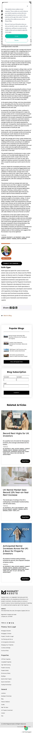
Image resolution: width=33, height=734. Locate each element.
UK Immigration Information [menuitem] (8, 642)
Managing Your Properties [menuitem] (7, 644)
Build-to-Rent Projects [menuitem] (6, 679)
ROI (15, 453)
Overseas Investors (17, 451)
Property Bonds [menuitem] (5, 670)
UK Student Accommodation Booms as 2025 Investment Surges (18, 355)
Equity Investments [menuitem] (5, 681)
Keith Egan (6, 267)
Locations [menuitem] (3, 693)
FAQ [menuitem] (2, 716)
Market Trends (11, 238)
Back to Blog (8, 315)
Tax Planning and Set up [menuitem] (7, 639)
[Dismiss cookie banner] (27, 6)
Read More (25, 461)
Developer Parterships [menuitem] (6, 696)
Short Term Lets (13, 510)
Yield (12, 453)
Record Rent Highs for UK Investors (16, 434)
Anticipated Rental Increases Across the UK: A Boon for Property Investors (15, 550)
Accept (16, 36)
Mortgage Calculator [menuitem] (6, 630)
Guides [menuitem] (3, 704)
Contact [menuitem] (3, 713)
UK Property (17, 237)
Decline (16, 40)
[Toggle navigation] (30, 2)
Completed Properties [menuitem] (6, 662)
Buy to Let (13, 570)
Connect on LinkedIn (11, 263)
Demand (24, 238)
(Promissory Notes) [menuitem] (5, 673)
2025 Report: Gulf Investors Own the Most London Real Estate (18, 350)
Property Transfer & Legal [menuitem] (7, 636)
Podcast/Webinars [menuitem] (5, 701)
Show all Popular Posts (16, 362)
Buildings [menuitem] (3, 676)
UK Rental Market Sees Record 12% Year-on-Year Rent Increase (16, 492)
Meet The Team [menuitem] (4, 707)
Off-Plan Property (18, 507)
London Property (7, 237)
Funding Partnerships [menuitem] (6, 684)
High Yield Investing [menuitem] (6, 664)
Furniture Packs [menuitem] (5, 650)
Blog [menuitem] (2, 699)
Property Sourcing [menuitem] (5, 667)
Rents (19, 238)
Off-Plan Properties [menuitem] (5, 659)
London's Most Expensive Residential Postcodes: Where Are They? (18, 344)
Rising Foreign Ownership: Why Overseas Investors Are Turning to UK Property (18, 337)
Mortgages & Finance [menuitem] (6, 633)
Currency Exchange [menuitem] (5, 647)
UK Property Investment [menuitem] (7, 710)
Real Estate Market (18, 448)
